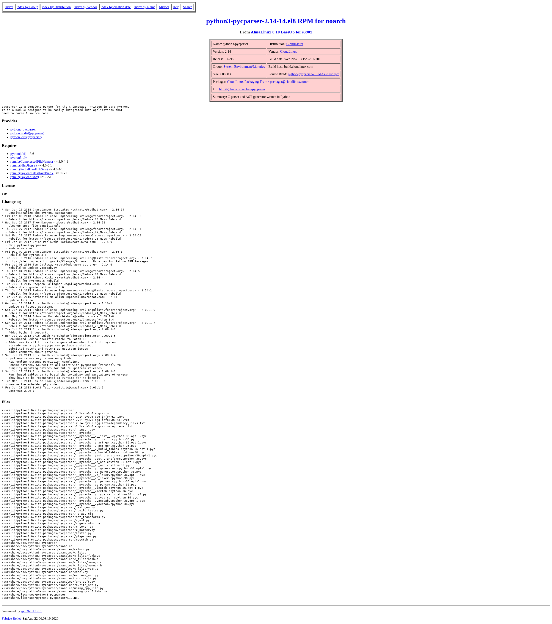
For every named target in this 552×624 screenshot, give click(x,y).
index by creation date (116, 7)
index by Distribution (56, 7)
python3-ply (18, 157)
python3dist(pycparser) (26, 137)
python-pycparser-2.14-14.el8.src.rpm (313, 74)
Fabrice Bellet (11, 618)
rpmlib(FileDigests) (23, 165)
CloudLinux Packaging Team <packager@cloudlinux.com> (268, 81)
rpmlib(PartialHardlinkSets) (29, 169)
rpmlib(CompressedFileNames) (31, 161)
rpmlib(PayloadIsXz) (24, 177)
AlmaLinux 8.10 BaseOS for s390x (281, 32)
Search (187, 7)
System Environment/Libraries (244, 66)
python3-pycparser (23, 129)
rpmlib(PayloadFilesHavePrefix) (32, 173)
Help (176, 7)
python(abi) (18, 154)
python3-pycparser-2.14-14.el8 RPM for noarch (276, 21)
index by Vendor (85, 7)
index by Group (27, 7)
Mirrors (164, 7)
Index (9, 7)
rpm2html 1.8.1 (31, 611)
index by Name (144, 7)
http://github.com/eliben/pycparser (242, 89)
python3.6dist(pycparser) (27, 133)
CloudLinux (294, 44)
